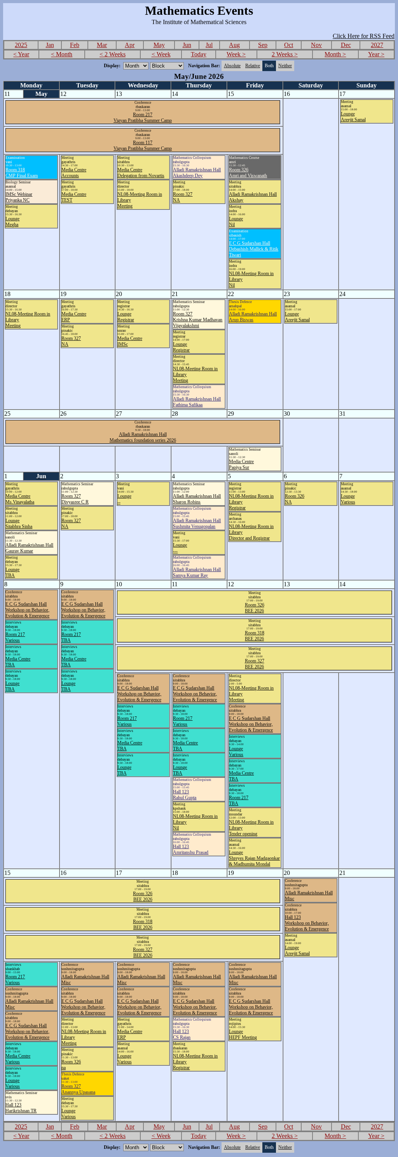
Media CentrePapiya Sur (241, 464)
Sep (262, 45)
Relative (252, 65)
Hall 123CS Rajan (181, 1034)
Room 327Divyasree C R (75, 499)
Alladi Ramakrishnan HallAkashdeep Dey (197, 172)
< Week (161, 54)
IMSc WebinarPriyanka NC (18, 197)
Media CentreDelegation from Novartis (140, 172)
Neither (285, 65)
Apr (129, 45)
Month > (335, 54)
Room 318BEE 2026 (254, 635)
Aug (234, 45)
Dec (346, 45)
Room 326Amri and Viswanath (248, 172)
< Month (61, 54)
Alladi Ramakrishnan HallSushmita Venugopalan (197, 523)
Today (198, 54)
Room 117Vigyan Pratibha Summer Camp (142, 145)
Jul (209, 45)
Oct (288, 45)
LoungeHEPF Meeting (243, 1034)
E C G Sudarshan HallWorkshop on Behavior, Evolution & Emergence (27, 610)
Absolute (232, 65)
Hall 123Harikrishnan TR (21, 1107)
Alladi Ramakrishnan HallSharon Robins (197, 499)
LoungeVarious (348, 499)
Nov (316, 45)
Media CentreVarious (17, 1059)
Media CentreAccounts (73, 172)
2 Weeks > (285, 54)
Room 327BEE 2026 (254, 663)
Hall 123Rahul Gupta (184, 794)
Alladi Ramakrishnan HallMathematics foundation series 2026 (143, 437)
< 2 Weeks (113, 54)
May (159, 45)
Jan (50, 45)
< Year (21, 54)
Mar (102, 45)
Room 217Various (15, 637)
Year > (376, 54)
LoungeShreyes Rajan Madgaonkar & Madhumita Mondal (254, 858)
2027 (377, 45)
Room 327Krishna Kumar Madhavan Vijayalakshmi (197, 319)
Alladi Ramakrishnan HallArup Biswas (253, 316)
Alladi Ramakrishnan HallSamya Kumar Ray (197, 572)
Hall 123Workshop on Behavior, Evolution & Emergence (307, 923)
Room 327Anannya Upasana (78, 1089)
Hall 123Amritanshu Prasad (190, 849)
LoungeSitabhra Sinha (18, 523)
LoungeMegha (12, 221)
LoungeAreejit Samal (353, 116)
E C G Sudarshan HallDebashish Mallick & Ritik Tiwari (253, 249)
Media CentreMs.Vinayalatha (19, 499)
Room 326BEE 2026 (254, 607)
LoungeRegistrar (125, 316)
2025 (21, 45)
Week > (236, 54)
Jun (187, 45)
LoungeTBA (12, 572)
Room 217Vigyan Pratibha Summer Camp (142, 117)
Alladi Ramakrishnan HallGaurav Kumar (29, 548)
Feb (74, 45)
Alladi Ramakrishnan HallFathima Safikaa (197, 402)
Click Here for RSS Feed (364, 36)
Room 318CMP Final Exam (21, 172)
